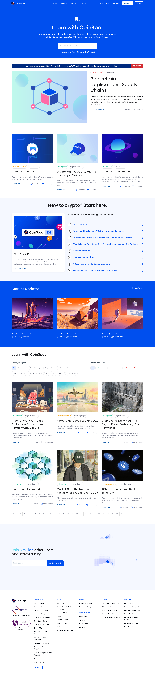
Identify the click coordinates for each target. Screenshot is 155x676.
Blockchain (22, 368)
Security (60, 603)
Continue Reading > (97, 109)
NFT (101, 3)
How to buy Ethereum (111, 614)
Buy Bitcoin (39, 603)
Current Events (66, 368)
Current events (19, 373)
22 (103, 513)
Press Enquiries (63, 613)
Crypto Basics (51, 368)
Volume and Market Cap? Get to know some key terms (98, 231)
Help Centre (129, 603)
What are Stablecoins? (83, 257)
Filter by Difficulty (97, 363)
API (35, 659)
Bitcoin (80, 52)
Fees (59, 616)
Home (55, 3)
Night (39, 667)
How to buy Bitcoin (110, 610)
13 (64, 513)
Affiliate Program (86, 603)
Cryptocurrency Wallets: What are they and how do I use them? (103, 238)
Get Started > (20, 268)
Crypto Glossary (80, 225)
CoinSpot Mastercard (43, 624)
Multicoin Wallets (41, 643)
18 (85, 513)
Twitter (82, 620)
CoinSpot (20, 3)
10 (51, 513)
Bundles (93, 3)
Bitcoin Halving (108, 607)
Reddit (82, 627)
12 (59, 513)
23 (108, 513)
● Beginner (101, 368)
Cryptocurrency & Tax (111, 617)
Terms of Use (62, 620)
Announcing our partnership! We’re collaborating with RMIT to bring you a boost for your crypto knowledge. (71, 66)
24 (113, 513)
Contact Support (131, 607)
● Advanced (129, 368)
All (14, 368)
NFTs (54, 373)
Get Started (55, 563)
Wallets (64, 3)
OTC (108, 3)
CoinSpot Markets (42, 617)
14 (68, 513)
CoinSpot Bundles (41, 621)
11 (55, 513)
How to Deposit (36, 373)
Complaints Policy (132, 614)
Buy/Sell (74, 3)
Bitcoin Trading (40, 607)
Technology (71, 373)
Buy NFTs (38, 628)
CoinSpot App (40, 662)
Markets (116, 3)
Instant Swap (40, 614)
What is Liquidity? (81, 251)
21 (99, 513)
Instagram (83, 623)
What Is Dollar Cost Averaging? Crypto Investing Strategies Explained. (106, 244)
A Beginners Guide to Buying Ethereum (91, 264)
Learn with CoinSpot (110, 603)
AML (58, 627)
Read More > (16, 183)
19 (90, 513)
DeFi (87, 52)
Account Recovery (132, 610)
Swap (84, 3)
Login (139, 3)
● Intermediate (115, 368)
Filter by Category (19, 363)
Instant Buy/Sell (41, 610)
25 (117, 513)
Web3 (94, 52)
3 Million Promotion (65, 630)
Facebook (83, 616)
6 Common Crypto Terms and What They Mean (95, 270)
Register (128, 3)
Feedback (128, 627)
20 (95, 513)
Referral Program (86, 607)
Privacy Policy (63, 623)
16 (77, 513)
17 (81, 513)
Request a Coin (131, 623)
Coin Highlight (36, 368)
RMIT (61, 373)
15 (72, 513)
